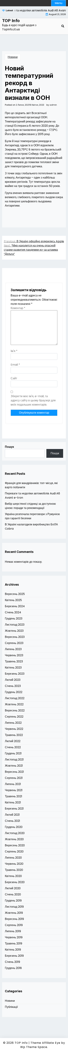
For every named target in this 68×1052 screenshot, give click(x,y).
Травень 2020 (14, 870)
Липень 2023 (13, 649)
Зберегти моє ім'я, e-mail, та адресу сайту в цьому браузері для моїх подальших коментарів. (33, 400)
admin (53, 105)
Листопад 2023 (14, 625)
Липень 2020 (13, 858)
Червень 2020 (14, 864)
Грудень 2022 (13, 692)
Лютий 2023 (12, 680)
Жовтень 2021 (14, 766)
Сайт (14, 378)
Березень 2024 (15, 606)
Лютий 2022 (12, 741)
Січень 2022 (13, 747)
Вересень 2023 (15, 637)
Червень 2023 (14, 655)
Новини (13, 57)
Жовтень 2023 (14, 631)
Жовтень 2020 (14, 839)
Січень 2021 (12, 821)
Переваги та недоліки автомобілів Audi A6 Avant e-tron (32, 495)
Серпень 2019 (14, 925)
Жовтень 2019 (14, 913)
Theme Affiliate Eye (45, 1043)
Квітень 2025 (13, 600)
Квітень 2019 (13, 950)
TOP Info (11, 20)
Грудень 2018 (13, 968)
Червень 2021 (13, 790)
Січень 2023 (13, 686)
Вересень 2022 (15, 710)
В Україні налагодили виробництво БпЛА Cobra (31, 526)
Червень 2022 (14, 729)
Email (15, 365)
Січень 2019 (12, 962)
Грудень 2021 (13, 753)
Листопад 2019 (14, 907)
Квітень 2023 (13, 668)
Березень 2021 (14, 809)
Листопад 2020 (15, 833)
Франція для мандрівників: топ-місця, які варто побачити (31, 485)
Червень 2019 (13, 937)
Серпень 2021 (14, 778)
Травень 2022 (14, 735)
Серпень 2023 (14, 643)
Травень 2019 (13, 943)
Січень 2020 (13, 894)
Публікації (11, 1007)
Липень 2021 (13, 784)
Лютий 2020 (13, 888)
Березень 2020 (15, 882)
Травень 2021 (13, 796)
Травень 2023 (14, 661)
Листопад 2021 (14, 760)
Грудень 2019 (13, 901)
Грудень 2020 (13, 827)
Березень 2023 (14, 674)
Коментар (18, 308)
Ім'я (14, 351)
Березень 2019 (14, 956)
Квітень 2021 (13, 802)
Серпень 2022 (14, 717)
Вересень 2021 (14, 772)
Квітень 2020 (13, 876)
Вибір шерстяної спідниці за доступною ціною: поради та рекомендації (30, 506)
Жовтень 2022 (14, 704)
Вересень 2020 (15, 845)
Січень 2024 (13, 612)
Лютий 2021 (12, 815)
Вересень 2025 (15, 594)
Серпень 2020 (14, 851)
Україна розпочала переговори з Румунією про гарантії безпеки (32, 516)
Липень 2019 (13, 931)
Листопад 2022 (14, 698)
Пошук (9, 447)
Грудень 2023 (13, 618)
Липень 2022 (13, 723)
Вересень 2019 (14, 919)
